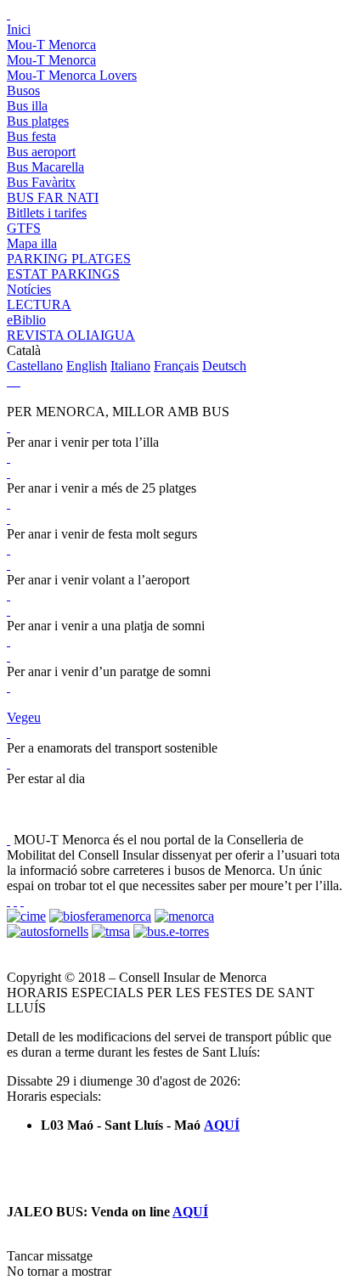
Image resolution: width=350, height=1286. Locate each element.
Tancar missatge (50, 1256)
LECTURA (39, 304)
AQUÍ (222, 1125)
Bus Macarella (45, 167)
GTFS (24, 228)
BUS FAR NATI (53, 197)
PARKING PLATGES (69, 258)
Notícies (29, 289)
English (86, 365)
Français (176, 365)
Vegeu (24, 717)
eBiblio (26, 320)
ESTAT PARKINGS (63, 274)
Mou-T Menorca (51, 44)
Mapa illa (32, 243)
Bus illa (27, 106)
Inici (19, 29)
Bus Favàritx (41, 182)
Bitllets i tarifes (47, 213)
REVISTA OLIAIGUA (71, 335)
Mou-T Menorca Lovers (72, 75)
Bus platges (38, 121)
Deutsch (224, 365)
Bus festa (31, 136)
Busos (23, 90)
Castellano (35, 365)
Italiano (130, 365)
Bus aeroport (41, 151)
